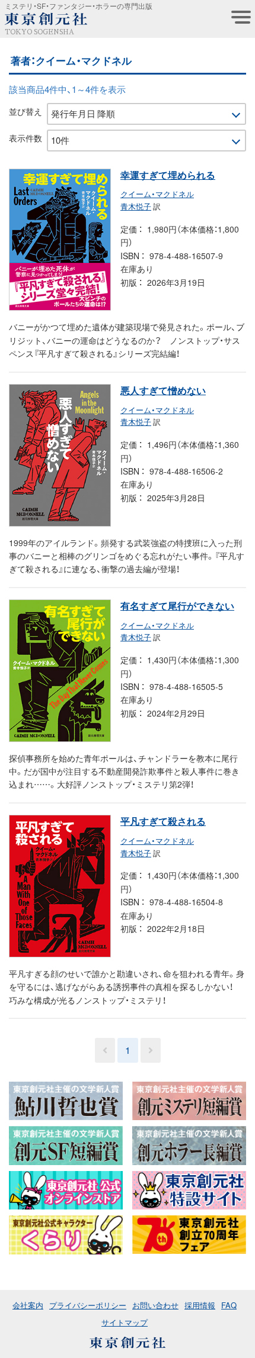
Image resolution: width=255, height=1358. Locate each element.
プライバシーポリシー (87, 1305)
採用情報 (199, 1305)
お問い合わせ (155, 1305)
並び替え (25, 111)
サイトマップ (124, 1322)
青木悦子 (135, 206)
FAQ (229, 1305)
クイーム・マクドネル (157, 193)
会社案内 (27, 1305)
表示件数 (25, 138)
